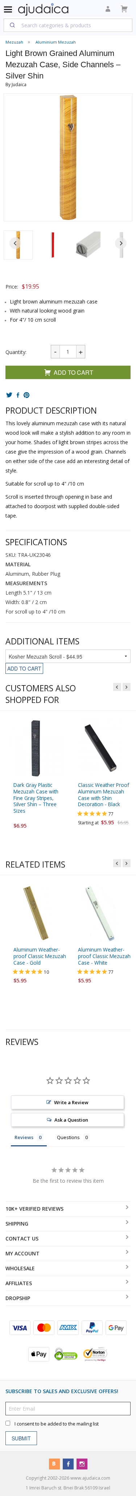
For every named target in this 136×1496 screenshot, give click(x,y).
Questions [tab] (68, 1137)
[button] (52, 245)
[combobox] (68, 25)
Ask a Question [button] (71, 1120)
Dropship (17, 1298)
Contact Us (21, 1238)
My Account (22, 1253)
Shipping (16, 1223)
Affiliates (18, 1283)
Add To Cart (73, 372)
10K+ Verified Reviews (34, 1208)
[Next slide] (121, 243)
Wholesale (20, 1268)
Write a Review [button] (71, 1102)
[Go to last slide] (15, 243)
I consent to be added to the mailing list (57, 1424)
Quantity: (15, 352)
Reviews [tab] (24, 1137)
